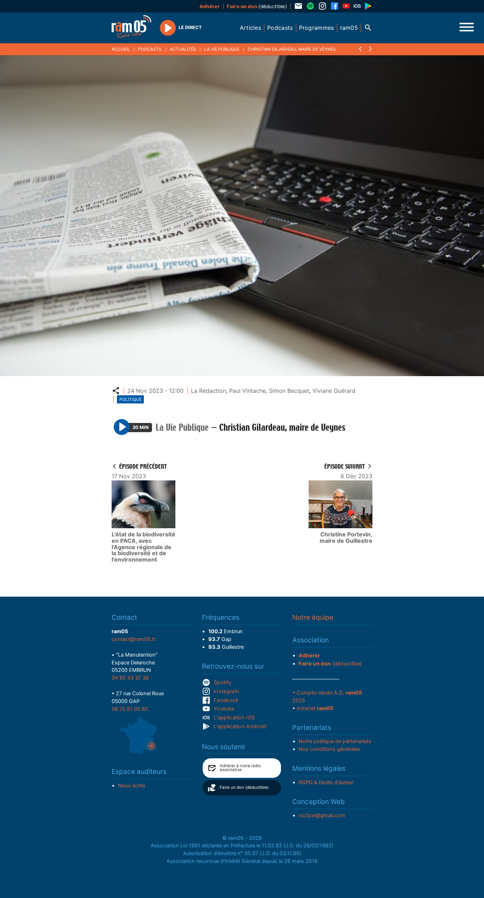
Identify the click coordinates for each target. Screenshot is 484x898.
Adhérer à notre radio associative (240, 767)
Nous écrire (131, 785)
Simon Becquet (289, 390)
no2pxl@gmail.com (322, 815)
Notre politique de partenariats (335, 741)
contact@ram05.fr (134, 639)
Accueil (121, 49)
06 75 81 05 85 (130, 709)
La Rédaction (208, 390)
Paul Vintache (247, 390)
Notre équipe (312, 617)
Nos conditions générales (329, 749)
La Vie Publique (222, 49)
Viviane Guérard (334, 390)
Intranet (315, 708)
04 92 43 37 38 (130, 678)
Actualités (183, 49)
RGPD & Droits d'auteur (326, 782)
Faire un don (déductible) (244, 787)
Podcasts (150, 49)
